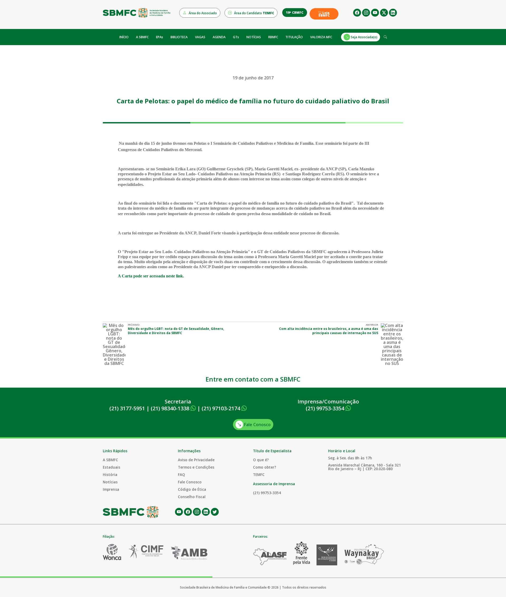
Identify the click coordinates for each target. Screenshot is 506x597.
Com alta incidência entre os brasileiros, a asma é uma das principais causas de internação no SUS (328, 330)
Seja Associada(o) (363, 37)
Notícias (110, 481)
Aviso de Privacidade (196, 459)
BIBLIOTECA (179, 37)
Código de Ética (192, 489)
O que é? (261, 459)
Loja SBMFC (324, 14)
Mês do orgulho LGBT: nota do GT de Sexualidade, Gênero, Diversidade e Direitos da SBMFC (176, 330)
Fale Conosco (257, 424)
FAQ (181, 474)
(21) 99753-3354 (326, 408)
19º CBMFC (294, 12)
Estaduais (111, 467)
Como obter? (264, 467)
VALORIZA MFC (321, 37)
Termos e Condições (196, 467)
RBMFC (273, 37)
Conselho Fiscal (192, 496)
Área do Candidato (253, 13)
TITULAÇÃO (294, 37)
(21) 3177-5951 (127, 408)
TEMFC (259, 474)
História (110, 474)
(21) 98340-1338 (171, 408)
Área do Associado (202, 13)
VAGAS (200, 37)
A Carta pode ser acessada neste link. (151, 276)
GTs (236, 37)
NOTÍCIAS (253, 37)
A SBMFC (142, 37)
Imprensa (111, 489)
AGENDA (219, 37)
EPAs (159, 37)
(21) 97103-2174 (221, 408)
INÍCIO (124, 37)
